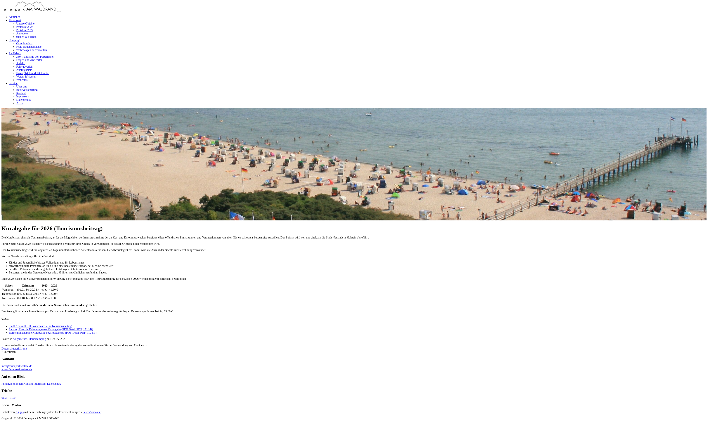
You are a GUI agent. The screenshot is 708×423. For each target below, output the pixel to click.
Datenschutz (23, 99)
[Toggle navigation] (59, 11)
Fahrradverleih (24, 66)
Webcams (21, 79)
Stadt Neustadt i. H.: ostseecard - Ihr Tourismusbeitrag (40, 326)
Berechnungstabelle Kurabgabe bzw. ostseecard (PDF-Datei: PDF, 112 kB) (52, 332)
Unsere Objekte (25, 23)
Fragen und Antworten (29, 60)
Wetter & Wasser (26, 76)
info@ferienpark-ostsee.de (16, 366)
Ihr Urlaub (15, 53)
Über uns (21, 86)
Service (13, 83)
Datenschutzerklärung (14, 348)
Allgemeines (20, 338)
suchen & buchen (26, 36)
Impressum (22, 96)
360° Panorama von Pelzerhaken (35, 56)
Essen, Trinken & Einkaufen (32, 73)
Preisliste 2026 (24, 26)
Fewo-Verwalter (92, 412)
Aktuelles (14, 16)
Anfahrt (20, 63)
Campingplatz (24, 43)
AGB (19, 103)
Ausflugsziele (24, 69)
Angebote (22, 33)
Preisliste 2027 (24, 30)
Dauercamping (37, 338)
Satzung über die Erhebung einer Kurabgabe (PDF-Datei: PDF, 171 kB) (51, 329)
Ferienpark (15, 20)
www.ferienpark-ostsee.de (16, 369)
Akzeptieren (8, 351)
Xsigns (19, 412)
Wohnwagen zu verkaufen (31, 50)
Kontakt (21, 93)
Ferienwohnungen (12, 383)
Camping (14, 40)
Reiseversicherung (27, 89)
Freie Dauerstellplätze (28, 46)
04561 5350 (8, 397)
